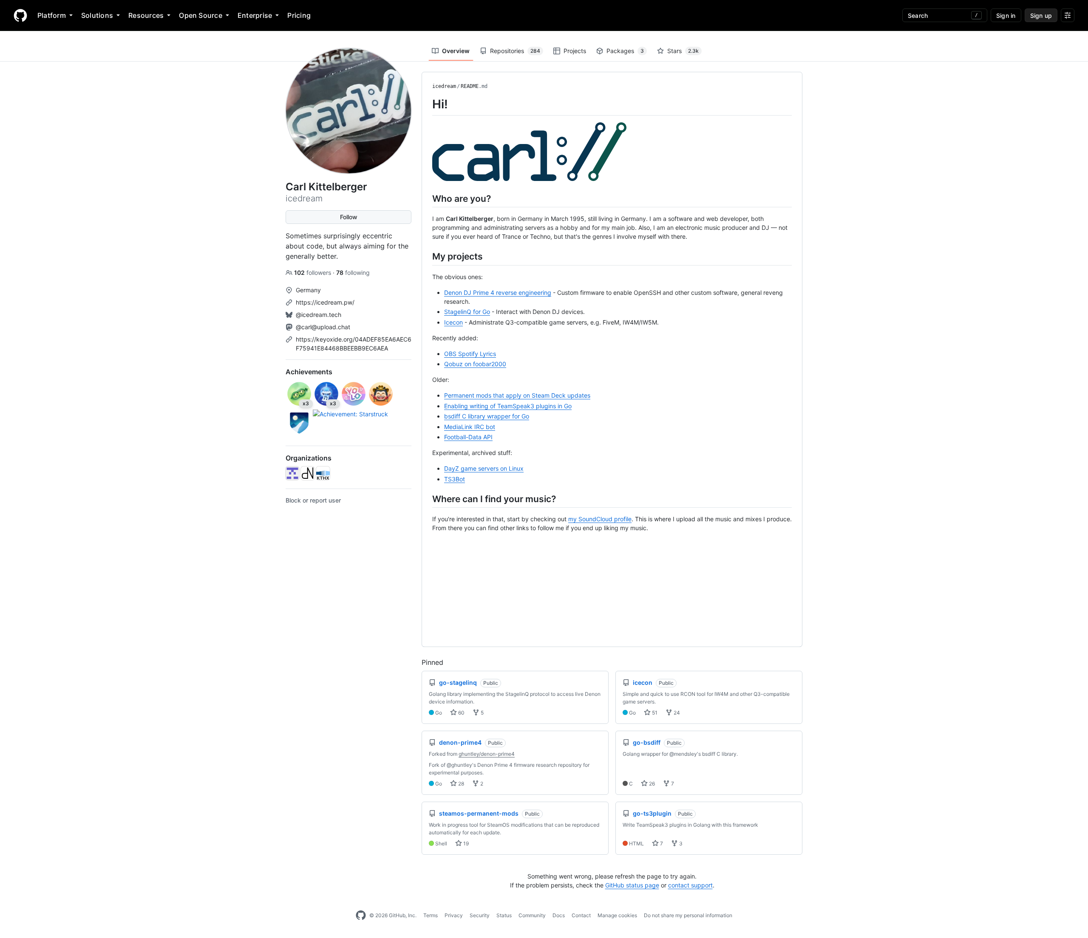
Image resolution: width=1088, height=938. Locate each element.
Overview (456, 50)
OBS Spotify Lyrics (470, 353)
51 (654, 712)
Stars (683, 50)
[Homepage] (20, 15)
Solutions (97, 15)
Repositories (515, 50)
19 (465, 843)
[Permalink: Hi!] (426, 104)
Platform (51, 15)
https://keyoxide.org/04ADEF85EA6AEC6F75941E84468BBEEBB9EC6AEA (353, 344)
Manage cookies (617, 915)
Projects (575, 50)
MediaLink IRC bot (469, 426)
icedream (444, 86)
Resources (146, 15)
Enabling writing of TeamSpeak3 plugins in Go (508, 406)
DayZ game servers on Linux (484, 468)
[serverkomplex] (307, 473)
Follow (348, 216)
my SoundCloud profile (600, 519)
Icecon (453, 322)
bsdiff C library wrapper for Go (486, 416)
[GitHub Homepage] (361, 915)
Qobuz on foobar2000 (475, 363)
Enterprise (255, 15)
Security (480, 915)
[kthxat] (323, 473)
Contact (581, 915)
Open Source (200, 15)
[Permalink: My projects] (426, 256)
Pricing (299, 15)
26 (651, 783)
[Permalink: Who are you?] (426, 198)
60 (461, 712)
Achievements (309, 371)
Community (532, 915)
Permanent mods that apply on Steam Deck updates (517, 395)
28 (460, 783)
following (353, 272)
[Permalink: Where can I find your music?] (426, 499)
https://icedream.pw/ (325, 302)
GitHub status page (632, 885)
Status (504, 915)
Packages (625, 50)
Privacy (454, 915)
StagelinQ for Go (467, 311)
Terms (430, 915)
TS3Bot (454, 479)
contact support (690, 885)
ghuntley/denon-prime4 (487, 754)
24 (676, 712)
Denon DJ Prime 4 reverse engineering (497, 292)
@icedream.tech (318, 314)
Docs (558, 915)
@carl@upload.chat (323, 327)
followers (313, 272)
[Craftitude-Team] (292, 473)
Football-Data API (468, 437)
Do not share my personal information (688, 915)
